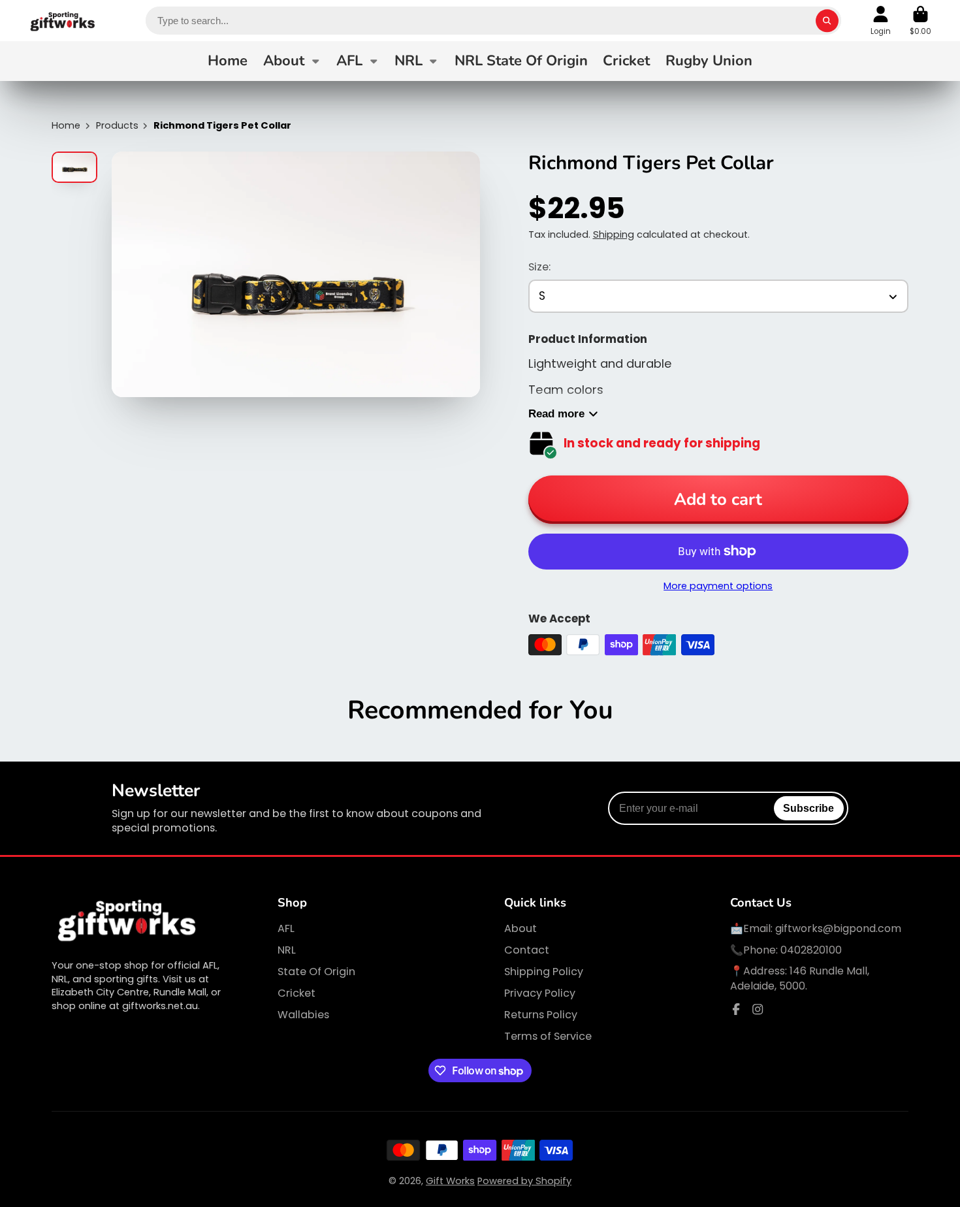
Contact (526, 950)
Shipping (613, 234)
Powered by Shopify (524, 1180)
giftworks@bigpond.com (838, 928)
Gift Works (450, 1180)
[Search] (827, 20)
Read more (556, 414)
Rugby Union (708, 61)
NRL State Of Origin (521, 61)
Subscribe (808, 808)
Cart (920, 21)
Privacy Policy (539, 993)
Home (228, 61)
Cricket (626, 61)
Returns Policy (540, 1015)
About (283, 61)
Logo (63, 20)
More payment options (718, 585)
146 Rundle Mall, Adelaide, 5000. (799, 978)
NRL (408, 61)
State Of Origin (316, 972)
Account (881, 21)
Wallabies (303, 1015)
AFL (349, 61)
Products (117, 125)
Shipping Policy (543, 972)
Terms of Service (548, 1036)
